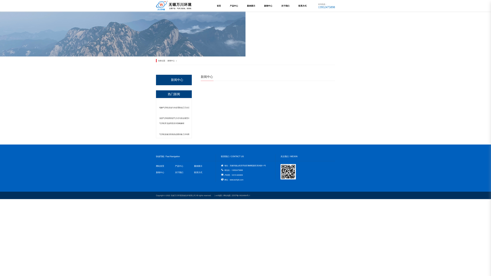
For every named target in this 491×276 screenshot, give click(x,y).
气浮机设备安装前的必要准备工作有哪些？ (176, 134)
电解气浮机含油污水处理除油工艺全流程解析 (177, 107)
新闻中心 (268, 5)
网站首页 (160, 165)
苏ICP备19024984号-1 (241, 195)
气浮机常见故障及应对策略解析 (171, 123)
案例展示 (251, 5)
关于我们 (285, 5)
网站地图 (227, 195)
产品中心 (234, 5)
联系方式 (302, 5)
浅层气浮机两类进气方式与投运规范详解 (175, 118)
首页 (219, 5)
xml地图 (218, 195)
